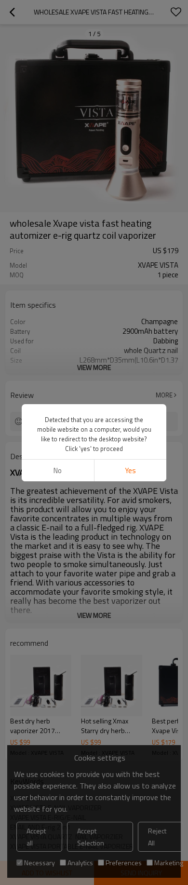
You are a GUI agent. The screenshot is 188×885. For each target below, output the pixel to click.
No (58, 470)
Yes (130, 470)
